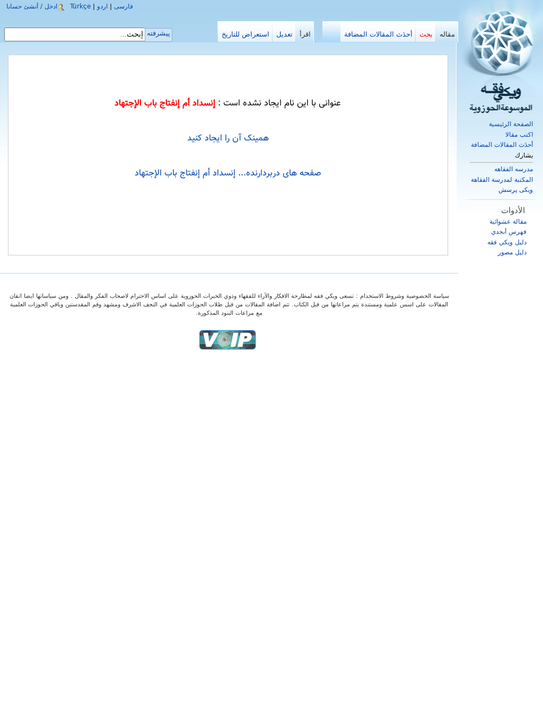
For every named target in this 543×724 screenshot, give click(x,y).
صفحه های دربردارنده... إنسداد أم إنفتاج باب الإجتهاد (228, 173)
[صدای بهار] (227, 339)
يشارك (524, 155)
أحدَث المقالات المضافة (502, 144)
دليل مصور (512, 252)
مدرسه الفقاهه (513, 169)
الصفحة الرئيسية (511, 124)
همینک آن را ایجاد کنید (228, 138)
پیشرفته (158, 33)
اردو (102, 6)
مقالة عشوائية (508, 221)
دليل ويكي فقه (507, 242)
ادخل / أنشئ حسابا (31, 6)
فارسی (123, 6)
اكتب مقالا (519, 134)
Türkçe (80, 6)
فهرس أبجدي (509, 231)
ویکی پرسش (515, 189)
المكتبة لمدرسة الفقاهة (502, 179)
